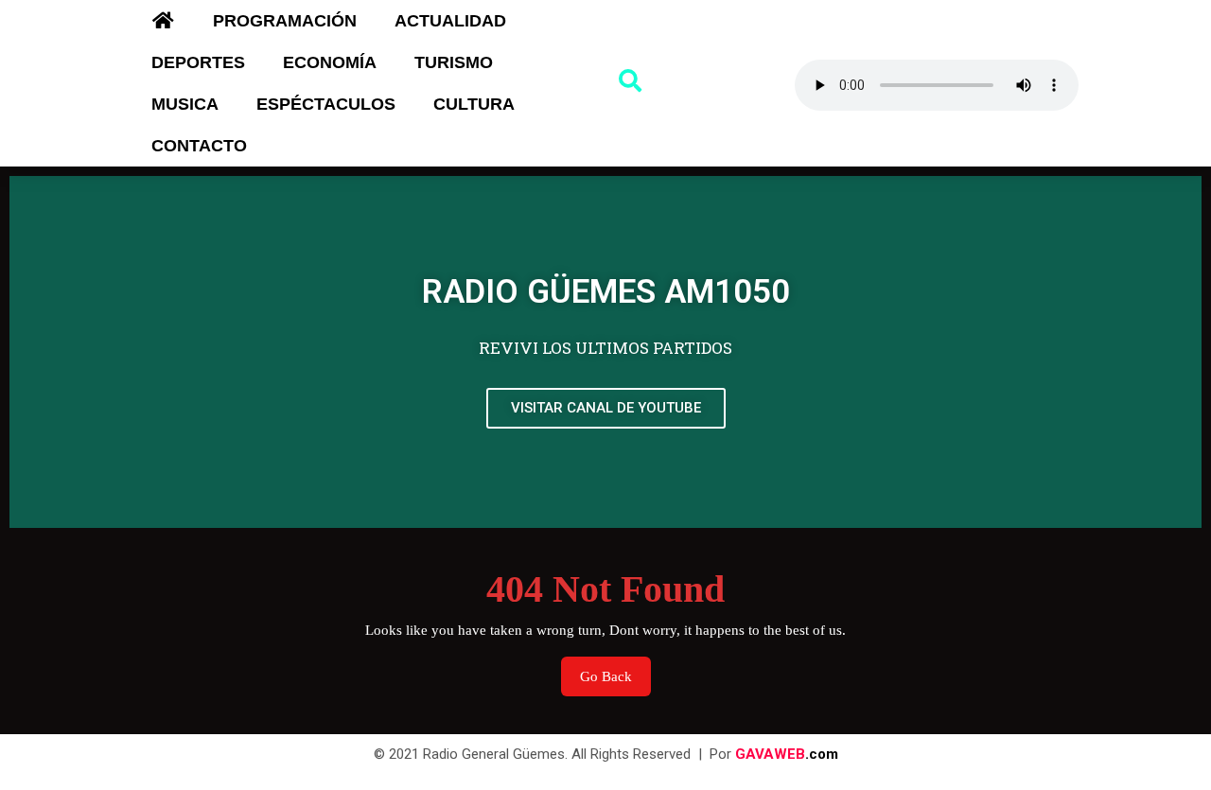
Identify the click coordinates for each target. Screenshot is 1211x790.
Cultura (474, 104)
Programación (285, 20)
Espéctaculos (325, 104)
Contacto (199, 145)
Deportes (198, 62)
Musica (185, 104)
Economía (330, 62)
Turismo (453, 62)
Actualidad (450, 20)
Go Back (615, 670)
